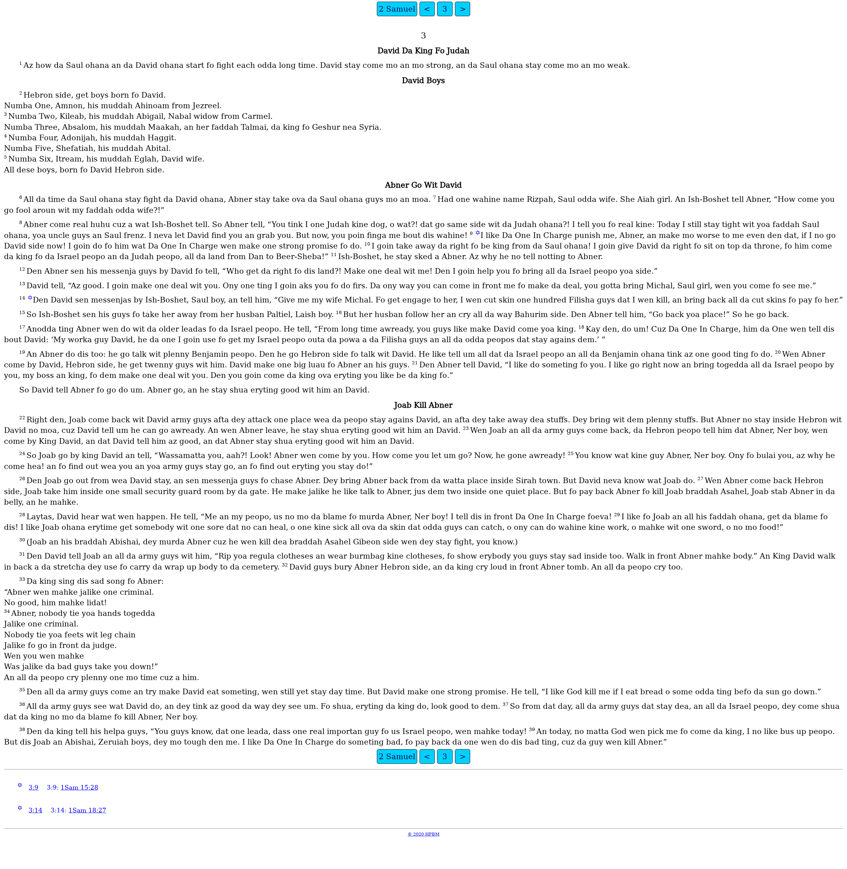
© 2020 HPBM (423, 834)
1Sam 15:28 (79, 787)
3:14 (35, 810)
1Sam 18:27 (87, 810)
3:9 (33, 787)
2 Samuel (397, 9)
